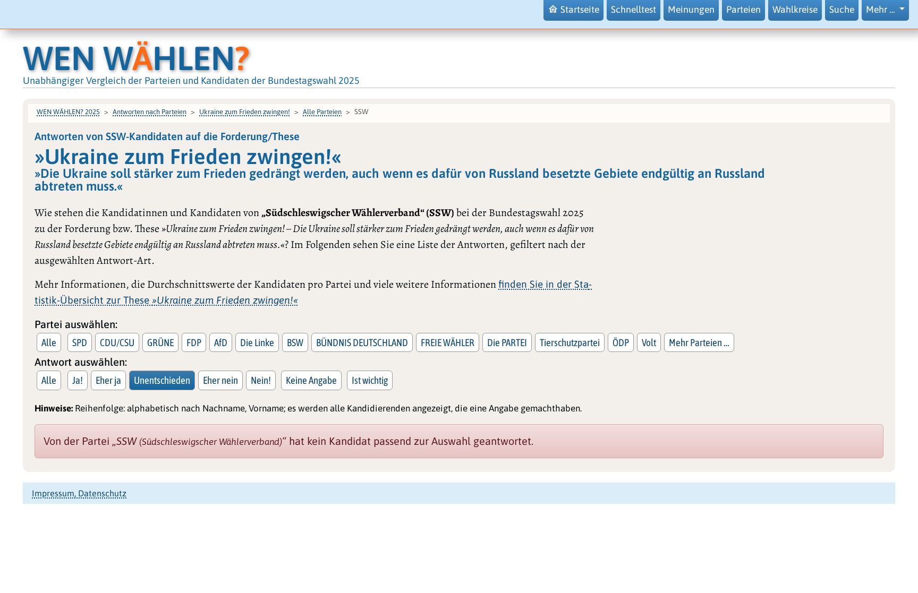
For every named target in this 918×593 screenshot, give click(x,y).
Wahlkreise (795, 9)
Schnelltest (633, 9)
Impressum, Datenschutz (79, 493)
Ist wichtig (370, 380)
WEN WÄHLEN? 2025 (68, 112)
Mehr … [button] (881, 9)
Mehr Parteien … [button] (699, 342)
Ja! (77, 380)
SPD (79, 342)
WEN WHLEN (136, 58)
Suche (841, 9)
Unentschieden (162, 380)
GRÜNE (160, 342)
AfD (220, 342)
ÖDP (621, 342)
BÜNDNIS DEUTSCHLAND (362, 342)
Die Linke (257, 342)
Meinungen (691, 9)
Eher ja (108, 380)
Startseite (579, 9)
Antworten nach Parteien (149, 112)
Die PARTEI (507, 342)
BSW (295, 342)
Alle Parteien (322, 112)
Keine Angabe (311, 380)
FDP (193, 342)
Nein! (261, 380)
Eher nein (220, 380)
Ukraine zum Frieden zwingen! (244, 112)
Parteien (743, 9)
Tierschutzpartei (570, 342)
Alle (48, 342)
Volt (649, 342)
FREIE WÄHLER (447, 342)
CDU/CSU (117, 342)
